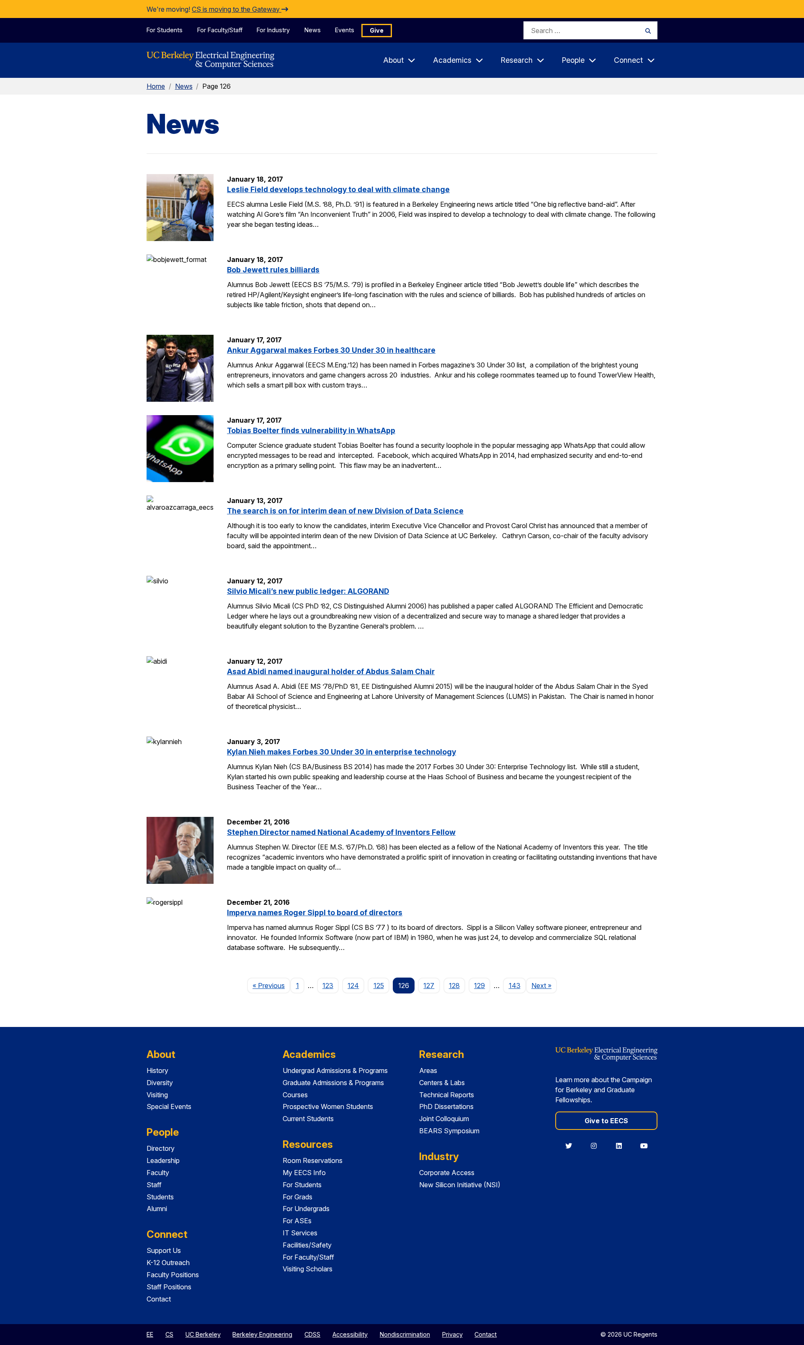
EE (150, 1334)
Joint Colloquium (444, 1118)
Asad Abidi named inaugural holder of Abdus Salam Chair (331, 671)
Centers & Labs (442, 1082)
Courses (295, 1095)
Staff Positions (169, 1287)
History (157, 1070)
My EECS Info (304, 1172)
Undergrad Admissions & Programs (335, 1070)
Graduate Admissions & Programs (333, 1082)
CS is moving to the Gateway (236, 9)
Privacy (452, 1334)
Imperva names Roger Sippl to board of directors (314, 912)
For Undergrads (306, 1208)
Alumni (157, 1208)
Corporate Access (446, 1172)
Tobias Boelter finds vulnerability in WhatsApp (311, 430)
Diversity (160, 1082)
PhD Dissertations (446, 1106)
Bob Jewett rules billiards (273, 269)
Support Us (164, 1250)
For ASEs (297, 1221)
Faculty (158, 1172)
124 (353, 985)
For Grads (297, 1197)
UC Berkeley (203, 1334)
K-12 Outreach (168, 1262)
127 (428, 985)
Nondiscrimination (405, 1334)
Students (160, 1197)
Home (156, 86)
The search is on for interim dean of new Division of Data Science (345, 510)
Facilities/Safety (307, 1245)
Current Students (308, 1118)
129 (479, 985)
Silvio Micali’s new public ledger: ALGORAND (308, 591)
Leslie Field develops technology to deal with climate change (338, 189)
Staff (154, 1185)
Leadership (163, 1160)
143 (515, 985)
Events (344, 29)
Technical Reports (446, 1095)
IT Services (300, 1233)
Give (377, 30)
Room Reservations (313, 1160)
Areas (428, 1070)
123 (327, 985)
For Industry (273, 29)
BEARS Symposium (449, 1131)
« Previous (271, 985)
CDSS (312, 1334)
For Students (165, 29)
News (312, 29)
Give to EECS (606, 1121)
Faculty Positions (173, 1275)
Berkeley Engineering (262, 1334)
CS (169, 1334)
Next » (544, 985)
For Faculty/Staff (219, 29)
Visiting (157, 1095)
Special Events (169, 1106)
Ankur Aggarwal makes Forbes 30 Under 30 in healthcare (331, 350)
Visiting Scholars (307, 1269)
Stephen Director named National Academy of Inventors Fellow (341, 832)
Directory (161, 1148)
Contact (159, 1299)
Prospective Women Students (328, 1106)
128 (454, 985)
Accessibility (350, 1334)
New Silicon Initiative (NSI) (459, 1185)
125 (379, 985)
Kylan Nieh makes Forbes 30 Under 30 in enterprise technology (341, 751)
